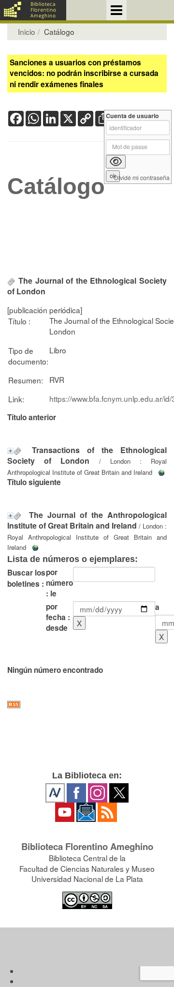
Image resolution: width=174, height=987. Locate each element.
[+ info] (10, 451)
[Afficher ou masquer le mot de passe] (116, 161)
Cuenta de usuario (132, 116)
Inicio (26, 31)
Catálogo (56, 186)
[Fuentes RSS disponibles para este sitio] (87, 704)
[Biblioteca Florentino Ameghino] (33, 10)
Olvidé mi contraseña (142, 178)
